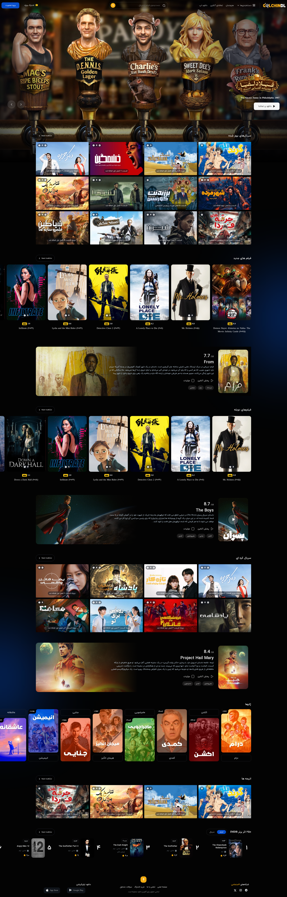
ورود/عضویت (10, 5)
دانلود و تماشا (264, 106)
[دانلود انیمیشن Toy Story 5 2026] (257, 66)
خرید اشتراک (139, 887)
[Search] (164, 5)
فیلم (221, 832)
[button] (21, 104)
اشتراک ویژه (29, 5)
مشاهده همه (46, 135)
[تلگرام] (246, 890)
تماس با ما (151, 887)
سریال (212, 832)
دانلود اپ (203, 5)
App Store (54, 890)
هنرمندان (230, 5)
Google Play (78, 890)
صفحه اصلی (162, 887)
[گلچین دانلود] (273, 5)
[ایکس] (235, 890)
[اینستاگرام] (240, 890)
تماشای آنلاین (216, 5)
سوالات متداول (126, 887)
